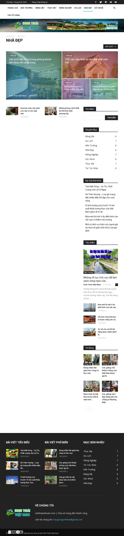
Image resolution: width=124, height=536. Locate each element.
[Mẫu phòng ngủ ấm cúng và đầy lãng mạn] (76, 89)
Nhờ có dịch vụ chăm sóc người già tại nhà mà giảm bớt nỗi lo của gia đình (101, 227)
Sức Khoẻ (98, 8)
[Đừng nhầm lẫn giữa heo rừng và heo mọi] (91, 359)
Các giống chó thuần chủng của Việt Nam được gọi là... (67, 465)
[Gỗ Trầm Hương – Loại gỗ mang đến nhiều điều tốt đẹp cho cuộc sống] (12, 465)
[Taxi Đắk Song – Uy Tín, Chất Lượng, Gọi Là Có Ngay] (12, 453)
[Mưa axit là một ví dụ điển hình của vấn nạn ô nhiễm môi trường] (89, 307)
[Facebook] (95, 2)
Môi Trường (27, 8)
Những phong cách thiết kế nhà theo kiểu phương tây (69, 111)
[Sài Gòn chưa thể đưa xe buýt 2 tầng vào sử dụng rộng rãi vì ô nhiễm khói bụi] (89, 320)
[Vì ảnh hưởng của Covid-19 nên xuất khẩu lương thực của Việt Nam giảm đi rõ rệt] (12, 480)
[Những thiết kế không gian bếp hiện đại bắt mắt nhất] (104, 89)
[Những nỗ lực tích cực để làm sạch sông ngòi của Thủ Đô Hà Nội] (100, 261)
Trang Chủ (12, 8)
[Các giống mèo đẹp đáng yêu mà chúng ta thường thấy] (110, 386)
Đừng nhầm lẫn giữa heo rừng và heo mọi (90, 370)
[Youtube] (115, 2)
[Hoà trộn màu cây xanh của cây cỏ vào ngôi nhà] (12, 111)
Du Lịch (77, 8)
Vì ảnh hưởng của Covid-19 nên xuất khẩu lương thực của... (30, 480)
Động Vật (40, 8)
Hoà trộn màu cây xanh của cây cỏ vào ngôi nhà (30, 111)
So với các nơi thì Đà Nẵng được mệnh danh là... (107, 332)
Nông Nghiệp (65, 8)
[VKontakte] (110, 2)
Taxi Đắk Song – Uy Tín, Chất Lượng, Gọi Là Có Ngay (98, 188)
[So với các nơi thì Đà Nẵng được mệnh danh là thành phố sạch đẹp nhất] (89, 332)
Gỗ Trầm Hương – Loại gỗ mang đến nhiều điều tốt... (30, 465)
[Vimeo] (105, 2)
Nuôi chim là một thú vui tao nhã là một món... (90, 397)
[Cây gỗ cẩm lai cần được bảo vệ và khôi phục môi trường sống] (51, 480)
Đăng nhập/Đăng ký (39, 2)
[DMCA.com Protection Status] (15, 533)
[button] (114, 8)
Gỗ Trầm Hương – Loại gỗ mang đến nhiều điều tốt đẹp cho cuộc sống (100, 197)
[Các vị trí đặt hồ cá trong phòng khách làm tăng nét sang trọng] (34, 75)
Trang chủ (10, 36)
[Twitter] (100, 2)
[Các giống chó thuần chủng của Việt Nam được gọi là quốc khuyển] (110, 359)
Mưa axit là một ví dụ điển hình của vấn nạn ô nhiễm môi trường (101, 218)
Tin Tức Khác (13, 15)
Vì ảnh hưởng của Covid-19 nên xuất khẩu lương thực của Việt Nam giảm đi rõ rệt (100, 208)
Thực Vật (51, 8)
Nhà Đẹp (88, 8)
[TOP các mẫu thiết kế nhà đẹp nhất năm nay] (90, 65)
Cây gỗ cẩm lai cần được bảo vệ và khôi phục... (67, 480)
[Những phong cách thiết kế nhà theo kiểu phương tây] (51, 111)
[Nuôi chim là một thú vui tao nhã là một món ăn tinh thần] (91, 386)
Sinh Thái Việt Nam (17, 96)
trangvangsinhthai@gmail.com (67, 519)
